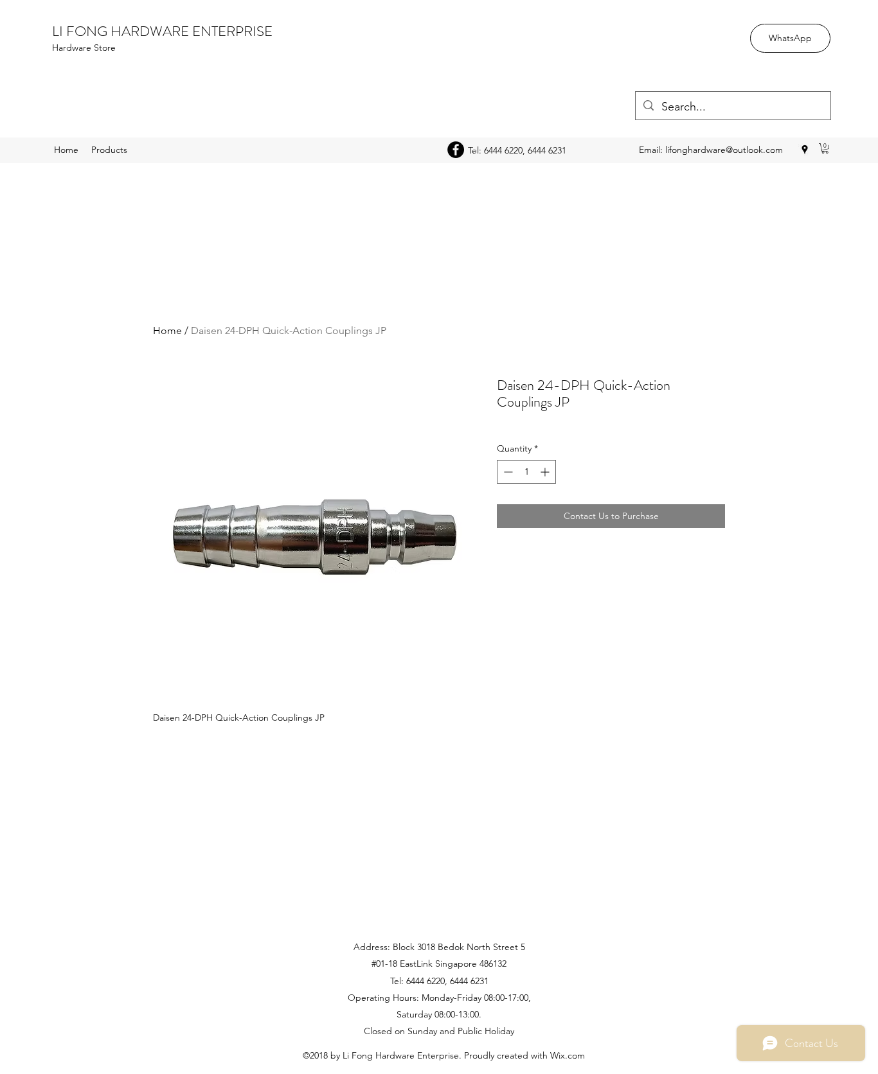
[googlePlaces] (804, 149)
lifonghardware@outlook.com (724, 149)
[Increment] (546, 472)
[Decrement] (507, 472)
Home (167, 330)
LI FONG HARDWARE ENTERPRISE (162, 31)
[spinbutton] (526, 472)
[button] (825, 148)
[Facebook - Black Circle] (455, 149)
